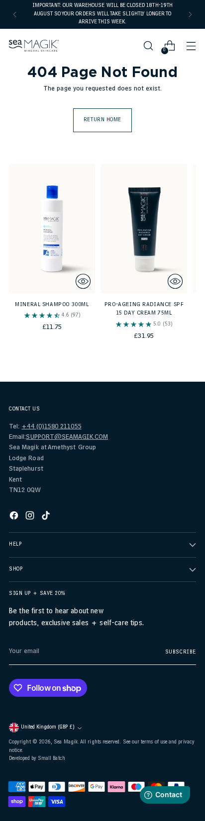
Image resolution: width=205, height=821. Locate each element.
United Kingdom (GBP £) (48, 728)
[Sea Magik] (34, 46)
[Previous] (15, 14)
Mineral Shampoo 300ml (52, 305)
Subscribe (181, 653)
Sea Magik (66, 742)
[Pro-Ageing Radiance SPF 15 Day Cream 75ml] (144, 228)
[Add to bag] (83, 281)
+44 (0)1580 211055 (51, 427)
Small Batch (51, 759)
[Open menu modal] (191, 46)
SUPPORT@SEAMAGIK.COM (66, 437)
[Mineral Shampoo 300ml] (52, 228)
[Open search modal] (148, 46)
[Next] (190, 14)
